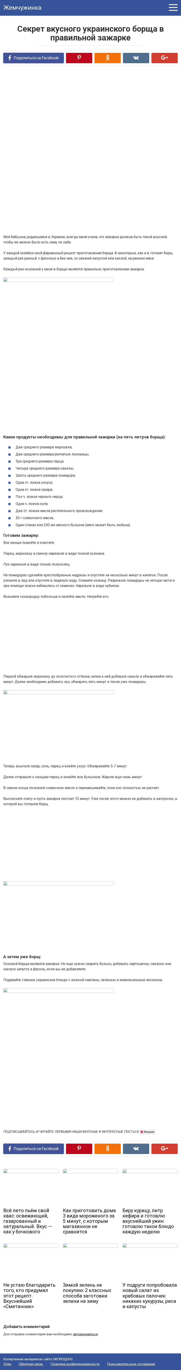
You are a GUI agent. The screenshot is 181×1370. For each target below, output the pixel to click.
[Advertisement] (67, 117)
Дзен (7, 1364)
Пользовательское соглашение (131, 1364)
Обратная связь (31, 1364)
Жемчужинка (22, 7)
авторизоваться (85, 1334)
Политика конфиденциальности (75, 1364)
